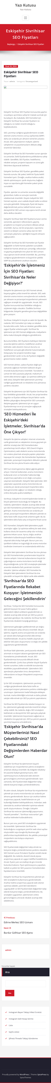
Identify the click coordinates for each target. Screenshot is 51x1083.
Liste (11, 1025)
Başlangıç (11, 44)
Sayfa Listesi (14, 1032)
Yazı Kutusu (25, 5)
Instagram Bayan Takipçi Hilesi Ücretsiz (25, 1012)
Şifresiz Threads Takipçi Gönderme (23, 1038)
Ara (7, 972)
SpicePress (41, 1074)
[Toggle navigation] (25, 18)
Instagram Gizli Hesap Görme (21, 1018)
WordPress (24, 1074)
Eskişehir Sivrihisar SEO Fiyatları (31, 44)
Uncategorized (32, 81)
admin (12, 81)
